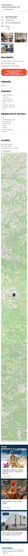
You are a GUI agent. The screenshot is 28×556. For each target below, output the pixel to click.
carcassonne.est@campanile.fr (13, 22)
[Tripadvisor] (9, 29)
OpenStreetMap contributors (22, 441)
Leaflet (11, 441)
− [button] (2, 156)
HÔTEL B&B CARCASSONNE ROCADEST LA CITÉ (12, 534)
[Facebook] (6, 29)
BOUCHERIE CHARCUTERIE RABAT (12, 502)
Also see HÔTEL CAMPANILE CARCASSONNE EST (14, 72)
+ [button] (2, 154)
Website (7, 26)
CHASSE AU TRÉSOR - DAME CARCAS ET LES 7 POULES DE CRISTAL (12, 472)
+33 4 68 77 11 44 (9, 20)
